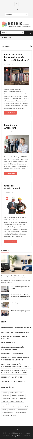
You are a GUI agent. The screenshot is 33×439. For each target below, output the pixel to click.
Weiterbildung (5, 415)
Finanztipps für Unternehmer (18, 395)
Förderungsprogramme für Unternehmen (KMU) (12, 348)
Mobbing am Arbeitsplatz (11, 377)
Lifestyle (8, 192)
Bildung (8, 64)
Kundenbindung (19, 401)
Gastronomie (23, 398)
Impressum (27, 436)
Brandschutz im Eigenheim (12, 353)
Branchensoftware (14, 392)
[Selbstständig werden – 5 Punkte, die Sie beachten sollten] (5, 305)
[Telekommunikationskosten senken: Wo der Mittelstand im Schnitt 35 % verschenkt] (16, 264)
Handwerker (5, 401)
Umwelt (4, 409)
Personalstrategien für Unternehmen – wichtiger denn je (15, 365)
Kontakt (19, 436)
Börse (21, 392)
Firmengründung (6, 398)
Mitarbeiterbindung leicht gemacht (20, 311)
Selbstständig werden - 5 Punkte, (20, 303)
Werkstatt (13, 415)
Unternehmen (12, 409)
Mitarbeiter (12, 404)
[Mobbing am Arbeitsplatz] (16, 144)
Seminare (9, 406)
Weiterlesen (11, 112)
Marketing (4, 404)
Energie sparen (5, 395)
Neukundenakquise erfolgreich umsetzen (14, 337)
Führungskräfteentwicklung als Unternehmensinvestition (15, 359)
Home (5, 37)
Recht (26, 404)
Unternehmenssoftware (20, 412)
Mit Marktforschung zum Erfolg (15, 332)
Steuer (21, 406)
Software (15, 406)
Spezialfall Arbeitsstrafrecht (13, 381)
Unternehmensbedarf (22, 409)
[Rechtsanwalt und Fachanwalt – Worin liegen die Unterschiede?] (16, 76)
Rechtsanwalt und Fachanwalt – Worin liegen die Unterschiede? (16, 57)
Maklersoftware (8, 343)
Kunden (12, 401)
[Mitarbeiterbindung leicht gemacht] (5, 313)
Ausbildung (4, 392)
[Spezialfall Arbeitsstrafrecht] (16, 205)
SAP (3, 406)
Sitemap (13, 436)
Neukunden (19, 404)
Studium (27, 406)
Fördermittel (15, 398)
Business (8, 131)
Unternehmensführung (7, 412)
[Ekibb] (16, 24)
